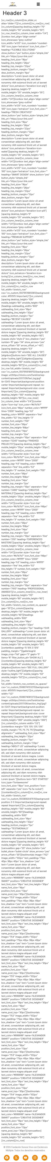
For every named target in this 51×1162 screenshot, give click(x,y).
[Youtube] (25, 1158)
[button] (38, 4)
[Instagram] (35, 1158)
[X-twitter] (16, 1158)
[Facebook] (7, 1158)
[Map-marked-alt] (44, 1158)
